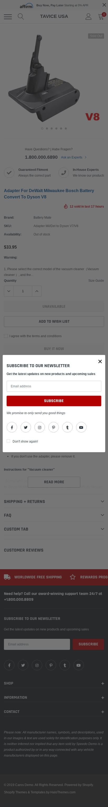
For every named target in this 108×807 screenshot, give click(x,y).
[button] (100, 361)
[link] (12, 427)
